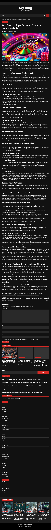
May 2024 (4, 465)
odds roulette (23, 293)
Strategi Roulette (28, 294)
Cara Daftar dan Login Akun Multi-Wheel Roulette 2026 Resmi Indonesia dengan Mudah (25, 353)
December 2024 (5, 449)
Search (3, 370)
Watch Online (47, 15)
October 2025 (4, 427)
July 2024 (3, 461)
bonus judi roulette (8, 293)
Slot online (4, 490)
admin (4, 31)
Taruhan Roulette (35, 294)
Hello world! (17, 398)
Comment (4, 308)
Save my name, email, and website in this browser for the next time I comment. (21, 339)
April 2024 (4, 467)
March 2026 (4, 416)
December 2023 (5, 476)
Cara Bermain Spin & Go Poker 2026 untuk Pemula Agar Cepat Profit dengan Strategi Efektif (22, 392)
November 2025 (5, 425)
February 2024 (5, 472)
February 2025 (5, 445)
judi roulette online (16, 293)
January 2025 (4, 447)
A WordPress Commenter (7, 398)
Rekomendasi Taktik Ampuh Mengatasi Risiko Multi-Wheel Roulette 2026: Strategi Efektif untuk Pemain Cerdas (9, 353)
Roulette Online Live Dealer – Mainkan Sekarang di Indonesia (11, 298)
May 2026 (4, 411)
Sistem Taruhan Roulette (11, 294)
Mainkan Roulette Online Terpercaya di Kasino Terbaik (37, 298)
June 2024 (4, 463)
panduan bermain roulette (32, 293)
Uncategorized (5, 495)
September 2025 (5, 429)
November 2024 (5, 452)
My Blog (25, 8)
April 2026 (4, 414)
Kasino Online (5, 483)
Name (3, 325)
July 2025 (3, 434)
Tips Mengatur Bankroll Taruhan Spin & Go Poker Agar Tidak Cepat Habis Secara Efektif (21, 385)
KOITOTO (30, 526)
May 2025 (4, 438)
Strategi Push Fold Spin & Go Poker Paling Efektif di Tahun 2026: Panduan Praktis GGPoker (22, 389)
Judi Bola (3, 481)
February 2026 (5, 418)
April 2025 (4, 440)
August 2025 (4, 431)
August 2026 (4, 405)
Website (3, 334)
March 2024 (4, 470)
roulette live (40, 293)
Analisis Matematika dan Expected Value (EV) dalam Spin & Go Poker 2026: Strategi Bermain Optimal (24, 382)
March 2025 (4, 443)
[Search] (44, 15)
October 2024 (4, 454)
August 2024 (4, 458)
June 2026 (4, 409)
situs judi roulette (20, 294)
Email (3, 330)
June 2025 (4, 436)
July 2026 (3, 407)
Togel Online (4, 492)
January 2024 (4, 474)
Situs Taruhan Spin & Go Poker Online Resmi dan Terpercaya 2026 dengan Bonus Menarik (21, 379)
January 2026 (4, 420)
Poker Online (4, 486)
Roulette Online (5, 357)
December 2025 (5, 423)
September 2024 (5, 456)
